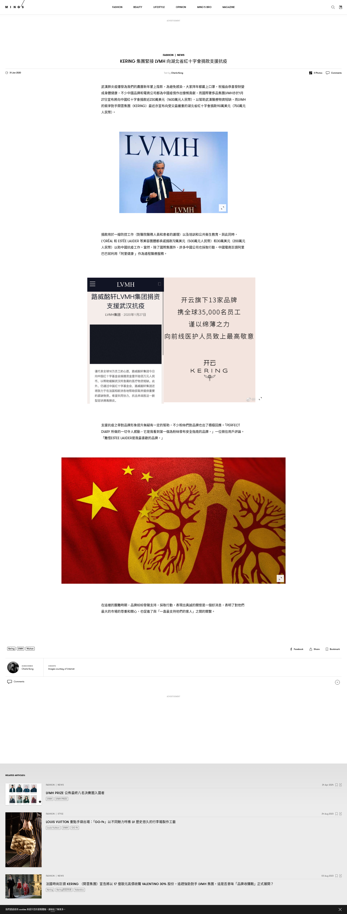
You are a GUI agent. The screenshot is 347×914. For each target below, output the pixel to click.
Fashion (168, 55)
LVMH (20, 648)
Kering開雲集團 (64, 889)
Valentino (79, 889)
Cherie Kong (177, 72)
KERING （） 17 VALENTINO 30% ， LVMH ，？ (160, 883)
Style (60, 813)
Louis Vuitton (53, 827)
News (180, 55)
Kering (11, 648)
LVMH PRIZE (75, 792)
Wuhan (30, 648)
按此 (53, 909)
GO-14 (75, 827)
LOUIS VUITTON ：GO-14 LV (111, 821)
